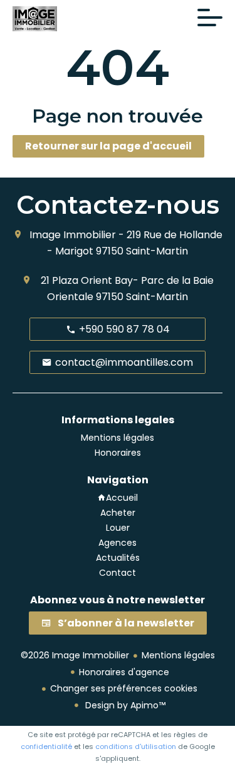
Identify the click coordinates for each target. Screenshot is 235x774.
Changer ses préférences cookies (123, 688)
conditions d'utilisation (135, 746)
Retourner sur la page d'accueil (108, 146)
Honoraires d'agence (124, 672)
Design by (124, 705)
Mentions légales (178, 655)
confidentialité (46, 746)
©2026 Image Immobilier (75, 655)
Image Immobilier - (76, 235)
